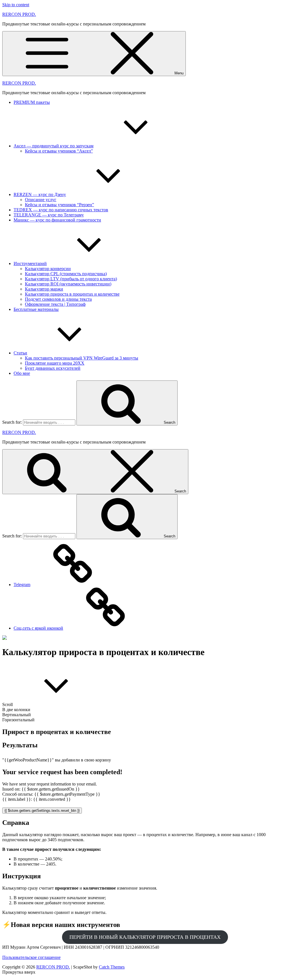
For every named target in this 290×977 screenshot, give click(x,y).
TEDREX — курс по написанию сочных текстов (61, 209)
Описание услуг (40, 199)
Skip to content (15, 4)
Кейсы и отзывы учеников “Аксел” (59, 151)
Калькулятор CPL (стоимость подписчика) (66, 273)
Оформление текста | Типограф (55, 304)
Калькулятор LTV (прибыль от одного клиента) (71, 278)
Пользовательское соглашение (31, 957)
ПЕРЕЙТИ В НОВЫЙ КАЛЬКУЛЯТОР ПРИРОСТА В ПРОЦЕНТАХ (145, 937)
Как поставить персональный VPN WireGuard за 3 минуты (81, 358)
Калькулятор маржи (44, 289)
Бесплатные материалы (36, 309)
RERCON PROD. (19, 14)
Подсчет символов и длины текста (58, 299)
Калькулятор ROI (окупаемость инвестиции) (68, 283)
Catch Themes (112, 967)
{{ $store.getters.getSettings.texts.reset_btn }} (42, 810)
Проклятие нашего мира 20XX (54, 363)
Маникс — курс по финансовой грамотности (57, 220)
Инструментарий (30, 263)
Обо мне (22, 373)
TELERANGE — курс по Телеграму (49, 214)
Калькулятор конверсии (48, 268)
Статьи (20, 352)
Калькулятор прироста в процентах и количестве (72, 294)
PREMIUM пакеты (32, 102)
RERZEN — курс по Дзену (40, 194)
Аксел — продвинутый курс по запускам (53, 145)
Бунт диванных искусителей (52, 368)
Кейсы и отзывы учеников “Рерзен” (59, 204)
